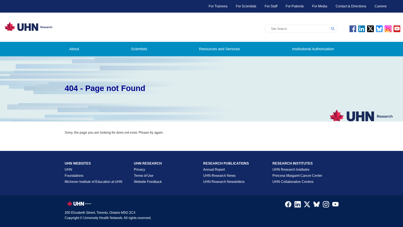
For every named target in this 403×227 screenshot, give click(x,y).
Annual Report (214, 169)
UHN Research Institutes (290, 169)
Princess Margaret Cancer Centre (297, 175)
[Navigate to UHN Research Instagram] (326, 205)
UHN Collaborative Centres (292, 181)
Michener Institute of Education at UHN (93, 181)
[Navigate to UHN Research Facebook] (288, 205)
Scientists (139, 49)
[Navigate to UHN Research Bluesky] (316, 204)
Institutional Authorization (313, 49)
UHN (68, 169)
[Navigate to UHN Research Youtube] (335, 205)
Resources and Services (219, 49)
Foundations (74, 175)
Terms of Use (143, 175)
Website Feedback (148, 181)
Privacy (139, 169)
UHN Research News (219, 175)
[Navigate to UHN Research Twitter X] (307, 205)
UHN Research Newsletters (224, 181)
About (74, 49)
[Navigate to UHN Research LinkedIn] (297, 205)
